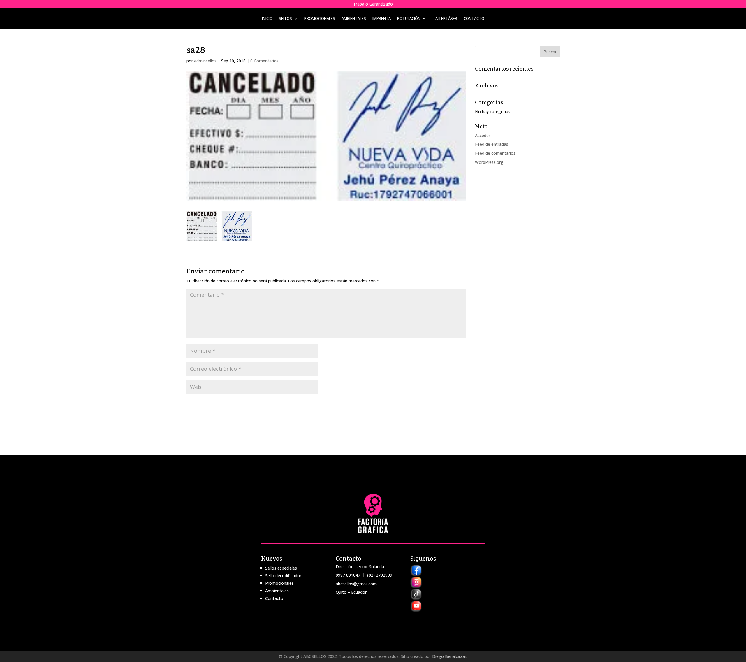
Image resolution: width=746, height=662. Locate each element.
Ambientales (354, 18)
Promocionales (319, 18)
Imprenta (381, 18)
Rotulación (408, 18)
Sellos (285, 18)
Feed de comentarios (495, 153)
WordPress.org (489, 162)
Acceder (482, 135)
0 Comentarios (264, 61)
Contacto (474, 18)
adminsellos (205, 61)
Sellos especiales (281, 568)
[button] (219, 226)
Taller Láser (445, 18)
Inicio (267, 18)
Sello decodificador (283, 575)
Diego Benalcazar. (449, 656)
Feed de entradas (491, 144)
